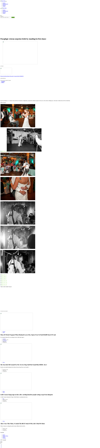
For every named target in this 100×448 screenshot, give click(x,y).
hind (3, 398)
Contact (4, 437)
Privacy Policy (5, 435)
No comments (5, 340)
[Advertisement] (50, 28)
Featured (4, 331)
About (4, 434)
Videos (4, 6)
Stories (4, 2)
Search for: (1, 16)
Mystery (4, 5)
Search (13, 17)
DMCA (4, 436)
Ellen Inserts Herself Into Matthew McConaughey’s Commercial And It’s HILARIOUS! (12, 76)
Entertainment (5, 3)
